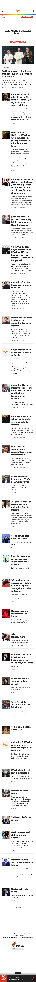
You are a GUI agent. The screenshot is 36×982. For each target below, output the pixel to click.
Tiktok (9, 920)
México (3, 17)
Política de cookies (17, 934)
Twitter (23, 920)
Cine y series (6, 67)
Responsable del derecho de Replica (11, 937)
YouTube (13, 920)
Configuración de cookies (27, 937)
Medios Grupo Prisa (18, 949)
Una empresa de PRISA (18, 944)
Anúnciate (18, 939)
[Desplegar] (18, 973)
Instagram (16, 920)
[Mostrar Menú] (2, 11)
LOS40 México (18, 11)
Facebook (19, 920)
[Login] (33, 11)
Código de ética (27, 934)
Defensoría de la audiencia (18, 935)
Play (34, 979)
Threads (26, 920)
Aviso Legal (8, 934)
